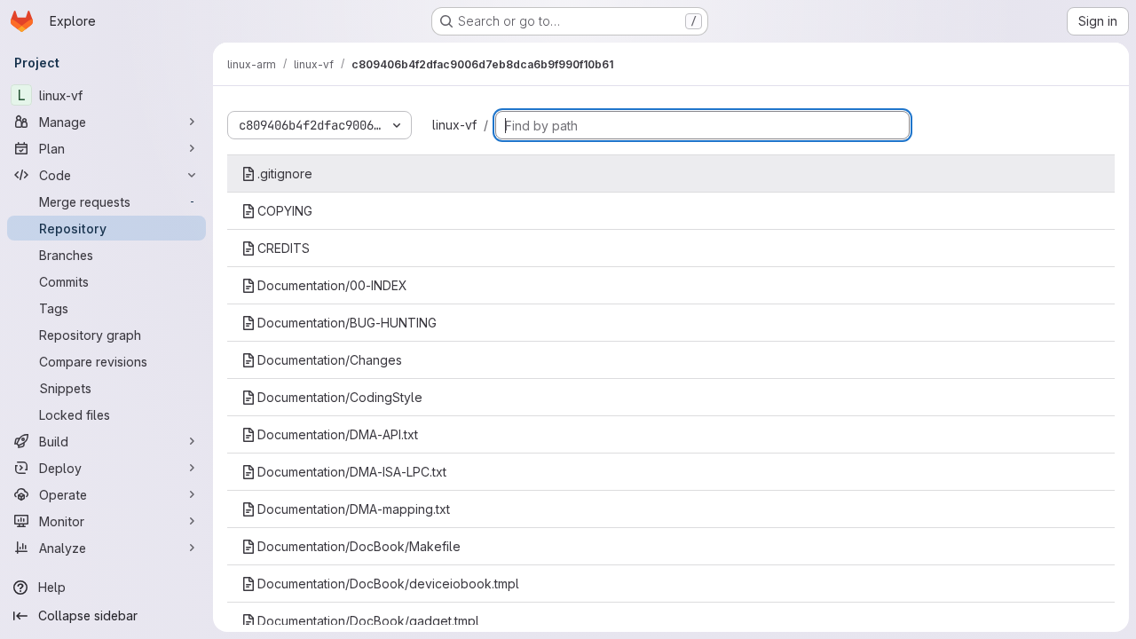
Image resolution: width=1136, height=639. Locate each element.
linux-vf (454, 124)
